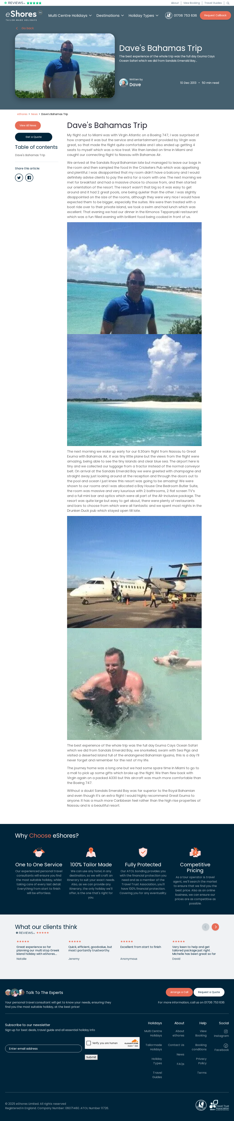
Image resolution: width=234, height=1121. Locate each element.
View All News (28, 125)
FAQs (180, 1064)
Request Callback (215, 15)
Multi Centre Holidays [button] (67, 15)
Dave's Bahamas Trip (30, 155)
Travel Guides (213, 3)
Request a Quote (209, 992)
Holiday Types (157, 1061)
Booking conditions (199, 1047)
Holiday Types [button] (141, 15)
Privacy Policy (201, 1061)
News (180, 1054)
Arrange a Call (179, 992)
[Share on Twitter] (19, 178)
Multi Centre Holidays (153, 1033)
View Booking (191, 3)
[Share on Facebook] (29, 178)
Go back (28, 28)
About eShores (178, 1033)
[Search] (228, 3)
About (175, 3)
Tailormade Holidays (154, 1047)
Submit (91, 1057)
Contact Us (176, 1045)
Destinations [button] (108, 15)
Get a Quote (34, 137)
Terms (202, 1073)
